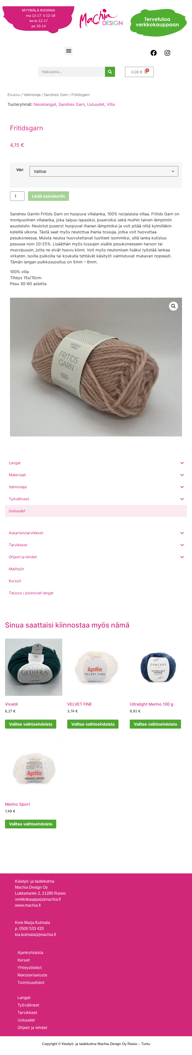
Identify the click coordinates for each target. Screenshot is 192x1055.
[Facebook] (153, 53)
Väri (19, 170)
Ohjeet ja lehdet (32, 1027)
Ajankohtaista (30, 952)
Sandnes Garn (71, 104)
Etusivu (14, 95)
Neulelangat (45, 104)
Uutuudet (95, 104)
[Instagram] (167, 53)
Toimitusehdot (31, 982)
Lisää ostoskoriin (48, 196)
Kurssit (24, 959)
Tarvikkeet (27, 1012)
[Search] (110, 72)
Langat (24, 997)
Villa (111, 104)
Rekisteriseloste (32, 974)
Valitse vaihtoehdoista (30, 724)
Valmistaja (32, 95)
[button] (68, 51)
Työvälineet (28, 1004)
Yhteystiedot (30, 967)
